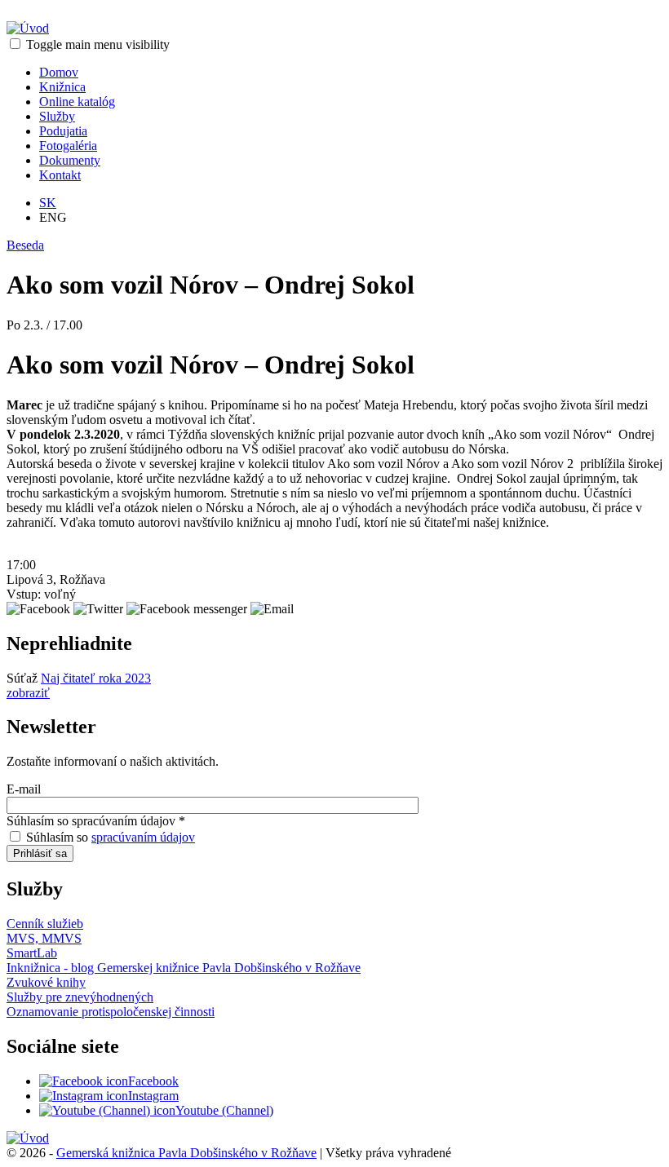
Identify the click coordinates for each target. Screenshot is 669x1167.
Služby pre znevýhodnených (80, 997)
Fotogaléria (68, 146)
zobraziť (28, 693)
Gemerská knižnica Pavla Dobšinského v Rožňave (186, 1153)
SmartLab (32, 953)
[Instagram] (83, 1096)
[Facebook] (83, 1081)
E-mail (24, 789)
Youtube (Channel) (224, 1110)
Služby (57, 116)
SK (47, 203)
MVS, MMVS (44, 938)
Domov (58, 72)
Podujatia (63, 131)
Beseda (25, 245)
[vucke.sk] (28, 1138)
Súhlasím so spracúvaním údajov (96, 821)
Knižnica (62, 87)
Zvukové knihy (46, 982)
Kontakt (60, 175)
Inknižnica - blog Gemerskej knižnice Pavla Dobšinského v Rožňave (184, 968)
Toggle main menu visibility (98, 44)
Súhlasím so (110, 837)
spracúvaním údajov (143, 837)
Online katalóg (77, 101)
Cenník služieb (45, 924)
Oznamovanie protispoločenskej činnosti (111, 1012)
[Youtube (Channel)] (107, 1110)
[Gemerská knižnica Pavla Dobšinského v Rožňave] (28, 28)
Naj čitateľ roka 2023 (96, 678)
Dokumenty (69, 160)
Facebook (153, 1081)
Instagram (153, 1096)
